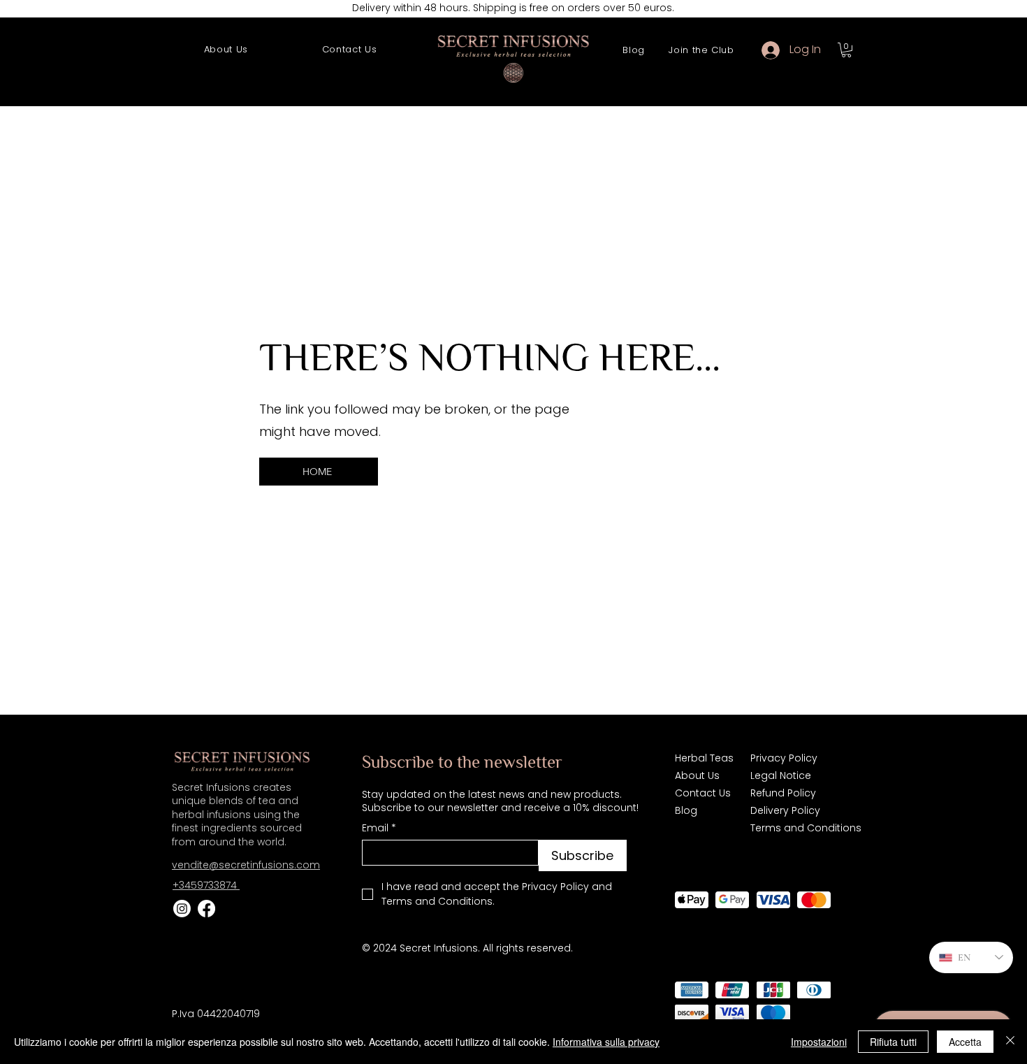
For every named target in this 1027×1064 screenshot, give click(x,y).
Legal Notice (780, 775)
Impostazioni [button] (819, 1042)
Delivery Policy (785, 810)
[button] (846, 50)
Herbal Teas (704, 758)
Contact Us (703, 793)
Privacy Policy (783, 758)
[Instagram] (182, 908)
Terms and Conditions (802, 828)
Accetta (965, 1042)
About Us (697, 775)
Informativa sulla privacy (606, 1042)
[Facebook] (206, 908)
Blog (686, 810)
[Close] (1010, 1041)
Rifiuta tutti (893, 1042)
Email (379, 828)
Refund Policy (783, 793)
